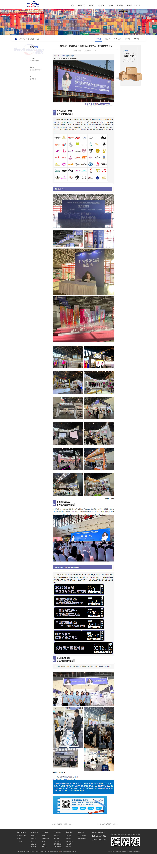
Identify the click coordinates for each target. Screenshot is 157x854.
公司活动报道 (70, 841)
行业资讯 (68, 844)
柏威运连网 (45, 838)
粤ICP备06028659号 (53, 851)
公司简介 (33, 836)
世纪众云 (44, 846)
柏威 (43, 836)
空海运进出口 (58, 844)
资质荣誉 (33, 841)
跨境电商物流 (58, 846)
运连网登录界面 (21, 836)
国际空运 (56, 836)
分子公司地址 (82, 838)
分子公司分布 (82, 836)
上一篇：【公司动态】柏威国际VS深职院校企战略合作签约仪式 (67, 824)
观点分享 (68, 838)
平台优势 (19, 841)
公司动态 (31, 39)
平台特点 (19, 838)
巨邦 (43, 841)
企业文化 (33, 844)
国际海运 (56, 838)
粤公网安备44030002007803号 (68, 851)
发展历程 (33, 838)
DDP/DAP (57, 841)
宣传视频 (33, 846)
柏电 (43, 844)
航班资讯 (68, 846)
